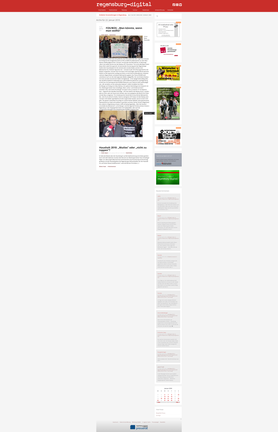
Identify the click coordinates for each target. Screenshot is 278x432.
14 (168, 396)
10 (178, 394)
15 (171, 396)
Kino (150, 15)
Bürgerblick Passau (160, 413)
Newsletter (162, 422)
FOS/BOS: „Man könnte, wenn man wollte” (124, 29)
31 (178, 400)
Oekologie (139, 15)
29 (171, 400)
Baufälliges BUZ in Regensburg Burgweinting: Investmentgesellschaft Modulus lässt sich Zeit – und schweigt (167, 296)
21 (168, 398)
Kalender (170, 10)
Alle (129, 15)
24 (178, 398)
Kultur (135, 10)
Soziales (145, 15)
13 (164, 396)
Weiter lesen (148, 113)
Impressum (115, 422)
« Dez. (158, 402)
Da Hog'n (158, 415)
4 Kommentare (112, 166)
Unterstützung (159, 10)
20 (164, 398)
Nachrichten (113, 10)
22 (171, 398)
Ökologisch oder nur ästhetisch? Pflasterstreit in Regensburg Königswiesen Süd (168, 199)
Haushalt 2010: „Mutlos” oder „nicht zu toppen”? (123, 148)
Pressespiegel (155, 422)
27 (164, 400)
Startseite (102, 10)
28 (168, 400)
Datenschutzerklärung (125, 422)
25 (158, 400)
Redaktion (145, 10)
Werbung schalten (136, 422)
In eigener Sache (146, 422)
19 (161, 398)
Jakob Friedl (161, 367)
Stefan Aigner (104, 35)
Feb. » (177, 402)
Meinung (124, 10)
